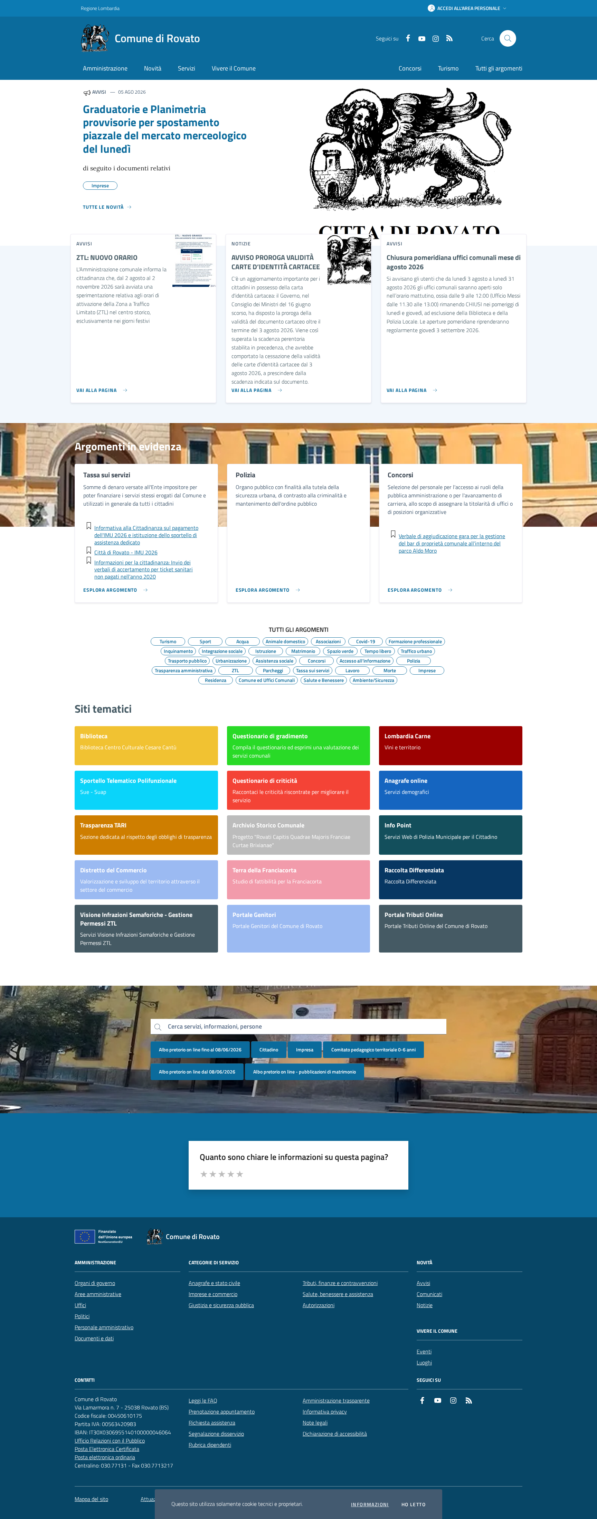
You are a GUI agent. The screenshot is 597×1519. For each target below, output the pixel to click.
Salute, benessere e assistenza (338, 1294)
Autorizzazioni (318, 1305)
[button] (467, 8)
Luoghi (424, 1362)
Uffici (80, 1305)
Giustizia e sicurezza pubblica (221, 1305)
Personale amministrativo (104, 1327)
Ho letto (413, 1504)
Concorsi (410, 68)
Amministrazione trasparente (336, 1400)
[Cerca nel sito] (508, 38)
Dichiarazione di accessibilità (335, 1433)
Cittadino (268, 1049)
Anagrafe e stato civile (214, 1283)
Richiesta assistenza (212, 1422)
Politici (82, 1316)
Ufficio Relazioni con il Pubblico (110, 1440)
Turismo (448, 68)
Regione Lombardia (100, 8)
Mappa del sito (91, 1499)
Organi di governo (95, 1283)
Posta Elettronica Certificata (107, 1449)
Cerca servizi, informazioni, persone (215, 1026)
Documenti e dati (94, 1338)
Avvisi (423, 1283)
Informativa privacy (325, 1411)
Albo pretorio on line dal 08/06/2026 (197, 1071)
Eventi (424, 1351)
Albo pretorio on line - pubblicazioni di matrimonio (304, 1071)
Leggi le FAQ (203, 1400)
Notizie (425, 1305)
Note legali (315, 1422)
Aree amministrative (98, 1294)
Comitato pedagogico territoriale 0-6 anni (373, 1049)
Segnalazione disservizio (216, 1433)
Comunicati (429, 1294)
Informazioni (370, 1504)
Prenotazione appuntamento (222, 1411)
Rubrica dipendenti (210, 1445)
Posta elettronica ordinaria (105, 1457)
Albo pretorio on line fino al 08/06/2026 (200, 1049)
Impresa (304, 1049)
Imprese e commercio (213, 1294)
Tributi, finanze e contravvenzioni (340, 1283)
